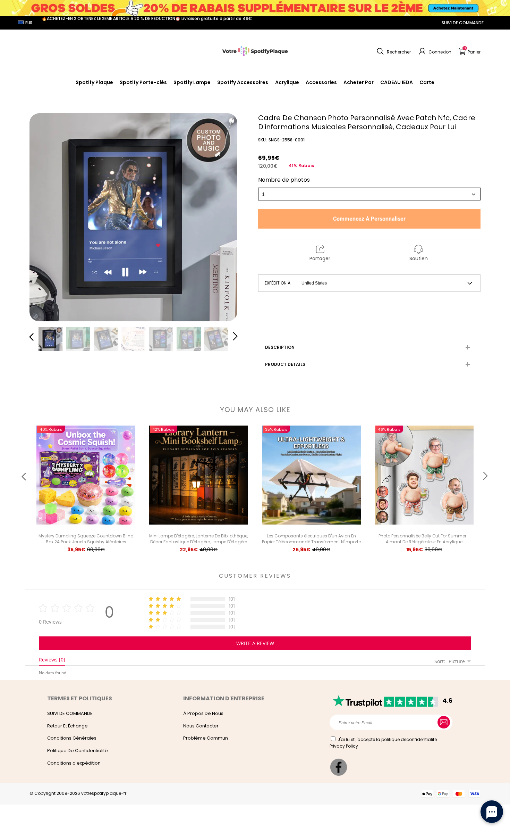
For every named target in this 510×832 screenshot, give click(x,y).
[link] (242, 82)
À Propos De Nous (203, 713)
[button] (393, 51)
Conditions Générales (71, 738)
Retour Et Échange (67, 726)
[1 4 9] (369, 194)
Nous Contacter (201, 726)
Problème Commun (205, 738)
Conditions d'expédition (74, 763)
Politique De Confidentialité (77, 750)
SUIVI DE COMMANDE (463, 23)
